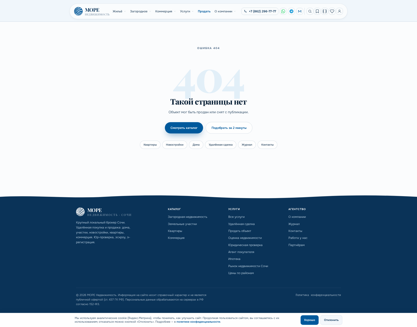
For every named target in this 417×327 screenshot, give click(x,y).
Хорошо (309, 320)
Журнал (247, 144)
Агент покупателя (241, 252)
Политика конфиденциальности (318, 295)
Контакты (267, 144)
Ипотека (234, 259)
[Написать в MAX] (299, 11)
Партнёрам (296, 245)
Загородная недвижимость (187, 217)
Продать (204, 11)
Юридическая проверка (245, 245)
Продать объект (239, 231)
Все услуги (236, 217)
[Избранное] (332, 11)
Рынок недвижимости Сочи (248, 266)
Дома (196, 144)
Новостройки (175, 144)
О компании (223, 11)
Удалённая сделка (221, 144)
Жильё (117, 11)
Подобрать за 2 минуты (229, 128)
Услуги (185, 11)
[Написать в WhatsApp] (283, 11)
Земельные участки (182, 224)
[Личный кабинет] (339, 11)
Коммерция (163, 11)
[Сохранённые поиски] (317, 11)
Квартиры (150, 144)
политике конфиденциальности (198, 322)
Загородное (138, 11)
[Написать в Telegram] (291, 11)
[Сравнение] (324, 11)
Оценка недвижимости (245, 238)
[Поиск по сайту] (309, 11)
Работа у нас (298, 238)
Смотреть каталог (183, 128)
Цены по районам (241, 273)
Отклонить (331, 320)
